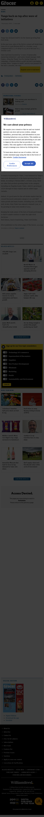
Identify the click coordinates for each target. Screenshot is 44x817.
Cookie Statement (19, 157)
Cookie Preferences (12, 164)
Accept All (29, 163)
